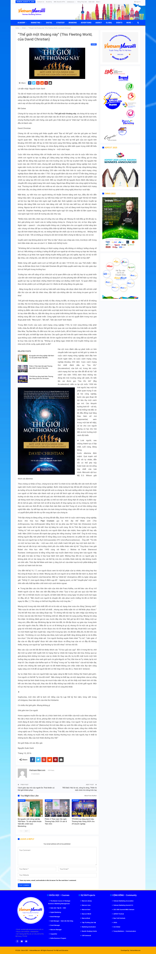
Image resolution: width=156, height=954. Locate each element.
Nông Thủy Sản (82, 2)
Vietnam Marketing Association (123, 901)
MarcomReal (86, 918)
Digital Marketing (55, 912)
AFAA (115, 922)
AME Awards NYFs (59, 2)
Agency (98, 23)
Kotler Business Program (58, 938)
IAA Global (116, 927)
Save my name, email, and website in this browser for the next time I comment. (48, 880)
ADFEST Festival (118, 914)
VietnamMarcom (135, 950)
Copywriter (53, 934)
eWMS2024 (70, 2)
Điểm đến (92, 2)
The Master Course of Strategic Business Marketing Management (59, 902)
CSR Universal (86, 935)
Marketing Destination (89, 927)
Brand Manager (55, 916)
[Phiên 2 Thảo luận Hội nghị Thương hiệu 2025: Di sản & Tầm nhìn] (23, 368)
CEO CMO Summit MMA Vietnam (123, 909)
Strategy (60, 23)
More (98, 2)
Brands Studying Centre (89, 931)
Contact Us (40, 2)
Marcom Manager (56, 929)
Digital (49, 23)
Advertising (86, 23)
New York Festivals (119, 918)
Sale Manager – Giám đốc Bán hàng (61, 921)
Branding (73, 23)
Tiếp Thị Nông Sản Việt (89, 922)
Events (119, 23)
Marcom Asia (86, 905)
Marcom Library (87, 901)
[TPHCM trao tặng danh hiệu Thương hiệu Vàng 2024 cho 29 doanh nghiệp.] (23, 379)
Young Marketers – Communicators (124, 931)
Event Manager (55, 925)
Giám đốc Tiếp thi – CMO (58, 908)
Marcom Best (86, 909)
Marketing (35, 23)
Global (109, 23)
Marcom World (86, 914)
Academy (49, 2)
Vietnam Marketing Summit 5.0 (123, 905)
